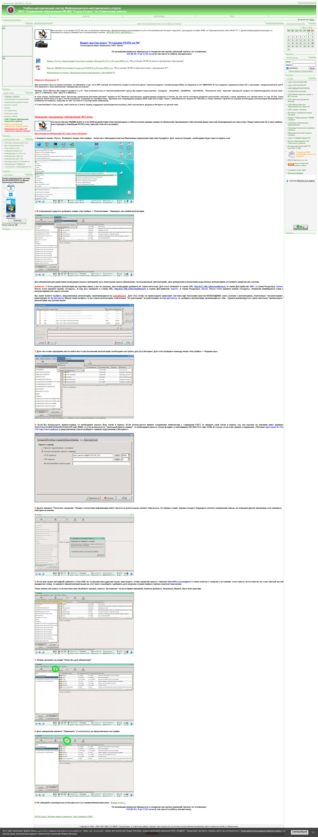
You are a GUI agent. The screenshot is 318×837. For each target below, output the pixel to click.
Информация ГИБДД (13, 164)
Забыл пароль (295, 71)
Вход (232, 16)
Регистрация (159, 16)
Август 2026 (307, 28)
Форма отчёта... (118, 803)
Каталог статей (10, 105)
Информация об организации (16, 99)
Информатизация (11, 151)
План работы (9, 148)
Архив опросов (20, 223)
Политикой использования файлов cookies (261, 831)
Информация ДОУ (12, 159)
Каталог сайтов (10, 116)
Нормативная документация (16, 102)
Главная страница (12, 96)
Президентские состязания (15, 161)
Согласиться (299, 832)
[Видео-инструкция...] (41, 43)
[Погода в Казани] (301, 178)
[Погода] (291, 181)
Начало (86, 16)
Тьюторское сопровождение (16, 167)
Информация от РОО (13, 153)
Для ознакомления (12, 146)
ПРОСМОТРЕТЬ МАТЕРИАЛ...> (119, 32)
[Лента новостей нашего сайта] (291, 165)
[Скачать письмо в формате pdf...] (38, 67)
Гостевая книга (10, 111)
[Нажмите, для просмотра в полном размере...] (84, 203)
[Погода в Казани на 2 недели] (306, 181)
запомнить (293, 68)
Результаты (7, 223)
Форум (7, 108)
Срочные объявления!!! (14, 143)
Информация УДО (12, 156)
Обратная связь (11, 114)
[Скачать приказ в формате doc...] (38, 60)
